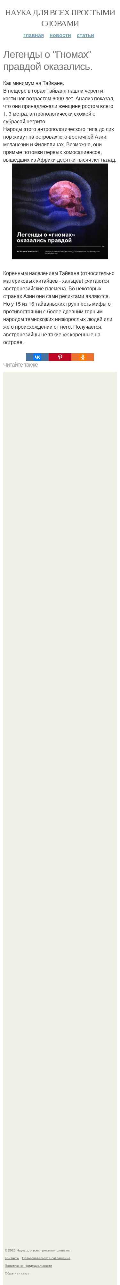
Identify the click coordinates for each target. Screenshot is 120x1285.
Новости (60, 35)
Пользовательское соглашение (46, 1258)
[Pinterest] (60, 357)
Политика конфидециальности (28, 1265)
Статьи (85, 35)
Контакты (12, 1258)
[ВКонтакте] (37, 357)
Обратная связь (17, 1273)
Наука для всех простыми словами (60, 17)
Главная (33, 35)
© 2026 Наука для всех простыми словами (37, 1250)
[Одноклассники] (82, 357)
